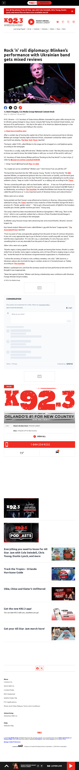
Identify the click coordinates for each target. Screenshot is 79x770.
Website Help (9, 726)
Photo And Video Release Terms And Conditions (22, 706)
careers (52, 739)
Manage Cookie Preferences (12, 742)
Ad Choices (38, 739)
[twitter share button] (10, 107)
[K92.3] (39, 3)
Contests (37, 29)
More (64, 29)
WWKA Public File (10, 698)
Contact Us (8, 682)
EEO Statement (9, 694)
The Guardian (31, 189)
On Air (29, 29)
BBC (69, 173)
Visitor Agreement (63, 738)
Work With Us (9, 686)
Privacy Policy (8, 739)
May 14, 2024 (34, 164)
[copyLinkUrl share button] (20, 107)
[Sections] (4, 3)
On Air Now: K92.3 (39, 420)
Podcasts (45, 29)
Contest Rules (9, 690)
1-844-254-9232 (40, 444)
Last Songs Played (19, 29)
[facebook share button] (5, 107)
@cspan (14, 160)
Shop (58, 29)
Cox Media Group (13, 738)
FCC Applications (10, 702)
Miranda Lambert (43, 23)
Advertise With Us (10, 716)
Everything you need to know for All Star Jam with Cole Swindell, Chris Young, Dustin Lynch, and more (25, 553)
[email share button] (15, 107)
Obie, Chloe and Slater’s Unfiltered (24, 588)
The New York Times (29, 140)
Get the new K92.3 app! (17, 608)
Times (70, 180)
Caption (69, 101)
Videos (52, 29)
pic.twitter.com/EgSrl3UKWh (28, 160)
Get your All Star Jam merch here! (24, 628)
